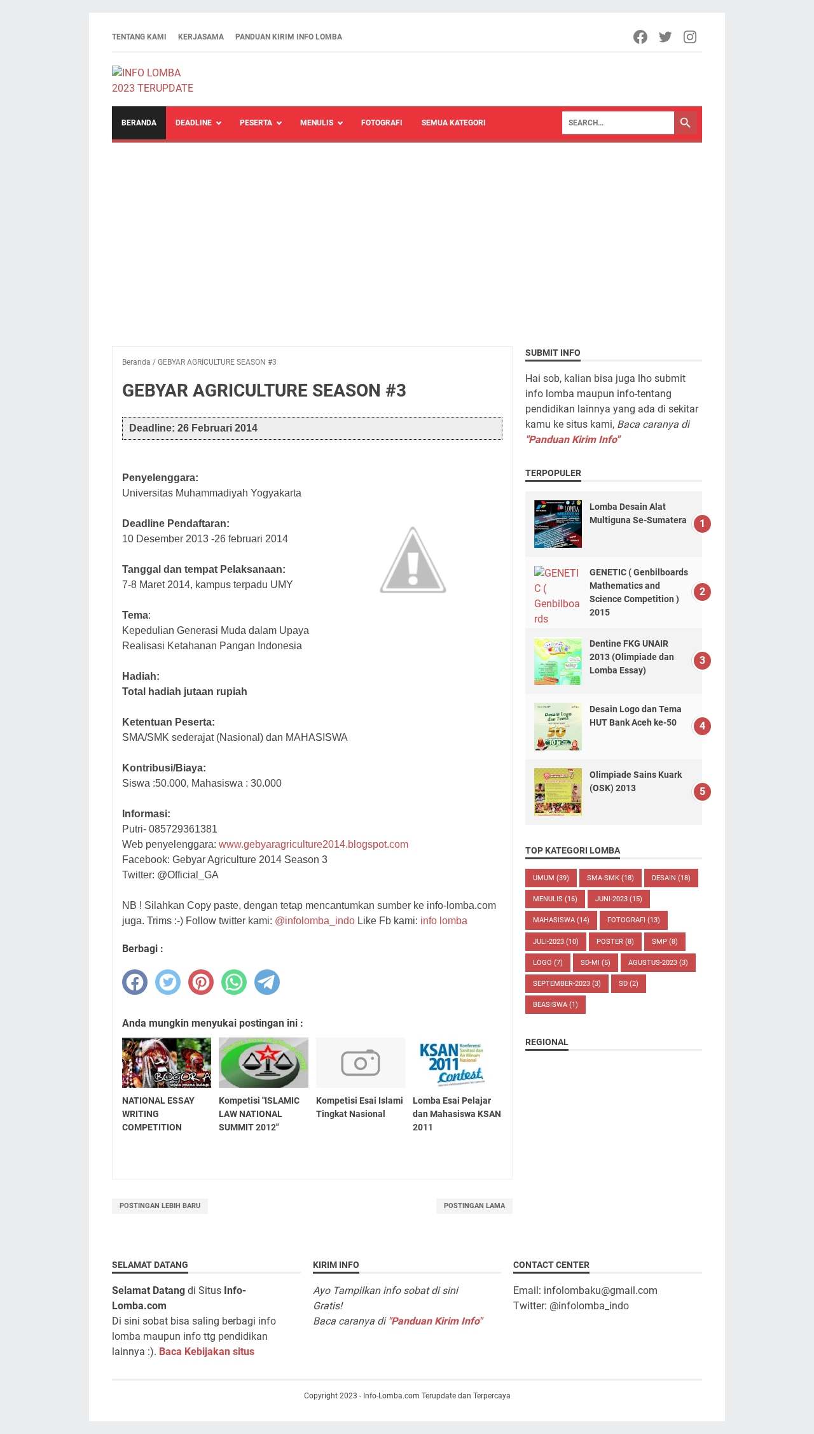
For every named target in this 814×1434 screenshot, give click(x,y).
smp (665, 942)
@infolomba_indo (315, 920)
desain (671, 878)
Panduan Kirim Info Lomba (288, 36)
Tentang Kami (139, 36)
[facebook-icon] (641, 37)
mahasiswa (561, 920)
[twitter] (168, 982)
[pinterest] (201, 982)
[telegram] (267, 982)
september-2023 (567, 984)
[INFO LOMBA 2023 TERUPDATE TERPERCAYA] (158, 80)
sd (628, 984)
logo (548, 963)
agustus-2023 (658, 963)
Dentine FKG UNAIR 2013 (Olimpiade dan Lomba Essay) (632, 656)
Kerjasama (201, 36)
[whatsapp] (234, 982)
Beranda (138, 122)
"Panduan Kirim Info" (572, 439)
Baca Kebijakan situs (206, 1352)
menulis (555, 899)
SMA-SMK (610, 878)
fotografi (633, 920)
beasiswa (555, 1005)
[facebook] (135, 982)
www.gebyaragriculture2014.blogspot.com (313, 844)
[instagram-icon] (691, 37)
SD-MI (595, 963)
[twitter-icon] (666, 37)
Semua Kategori (454, 122)
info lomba (443, 920)
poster (615, 942)
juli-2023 (556, 942)
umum (551, 878)
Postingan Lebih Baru (160, 1206)
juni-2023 (618, 899)
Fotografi (382, 122)
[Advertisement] (407, 238)
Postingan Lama (474, 1206)
